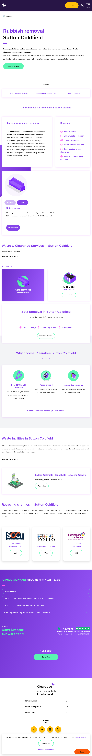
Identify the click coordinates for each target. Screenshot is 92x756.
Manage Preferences (46, 750)
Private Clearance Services (18, 93)
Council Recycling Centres (46, 93)
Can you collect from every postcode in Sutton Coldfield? (29, 598)
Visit (15, 553)
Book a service (13, 66)
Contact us (46, 657)
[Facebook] (34, 729)
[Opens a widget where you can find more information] (82, 752)
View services (13, 228)
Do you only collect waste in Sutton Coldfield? (24, 605)
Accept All (46, 743)
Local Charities (74, 93)
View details (42, 486)
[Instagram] (50, 729)
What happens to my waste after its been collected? (27, 612)
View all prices (69, 295)
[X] (58, 729)
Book (72, 5)
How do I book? (11, 591)
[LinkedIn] (42, 729)
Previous (10, 202)
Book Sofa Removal (46, 336)
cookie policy (81, 737)
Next (22, 202)
